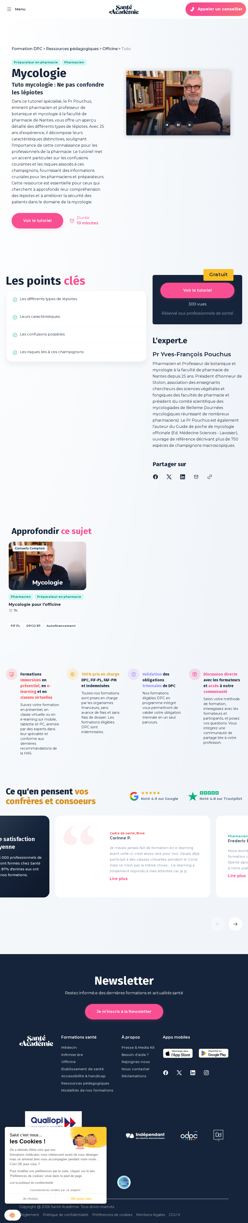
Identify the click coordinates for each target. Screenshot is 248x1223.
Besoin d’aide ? (135, 1055)
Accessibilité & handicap (83, 1076)
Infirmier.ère (72, 1055)
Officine (68, 1062)
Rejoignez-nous (136, 1062)
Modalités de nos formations (87, 1090)
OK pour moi (81, 1198)
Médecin (69, 1048)
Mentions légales (150, 1215)
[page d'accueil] (124, 9)
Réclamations (134, 1076)
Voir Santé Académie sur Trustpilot (211, 796)
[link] (126, 49)
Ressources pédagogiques (85, 1083)
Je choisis (30, 1198)
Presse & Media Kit (138, 1048)
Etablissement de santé (82, 1069)
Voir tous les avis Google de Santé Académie (152, 796)
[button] (12, 1215)
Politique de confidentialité (65, 1215)
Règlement (29, 1215)
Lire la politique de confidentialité (31, 1183)
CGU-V (174, 1215)
